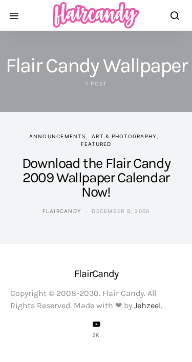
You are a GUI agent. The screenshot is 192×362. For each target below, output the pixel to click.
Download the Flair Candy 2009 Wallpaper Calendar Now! (96, 177)
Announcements (57, 136)
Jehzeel (147, 305)
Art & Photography (124, 136)
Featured (96, 144)
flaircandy (62, 211)
